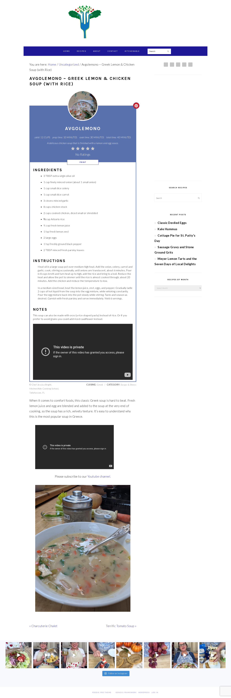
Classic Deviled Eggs (172, 223)
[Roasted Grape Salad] (185, 655)
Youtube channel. (99, 476)
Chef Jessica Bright (115, 21)
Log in (155, 692)
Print (83, 162)
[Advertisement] (178, 128)
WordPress (144, 692)
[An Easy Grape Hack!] (157, 655)
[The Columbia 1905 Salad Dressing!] (74, 655)
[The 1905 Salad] (19, 655)
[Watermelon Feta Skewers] (102, 655)
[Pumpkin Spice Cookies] (129, 655)
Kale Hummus (167, 229)
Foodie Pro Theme (101, 692)
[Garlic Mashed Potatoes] (46, 655)
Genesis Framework (126, 692)
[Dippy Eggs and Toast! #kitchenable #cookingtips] (212, 655)
